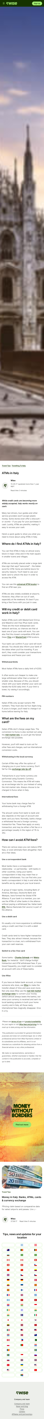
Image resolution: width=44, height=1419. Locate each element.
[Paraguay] (35, 1345)
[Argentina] (22, 1245)
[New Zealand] (35, 1335)
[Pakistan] (35, 1340)
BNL (4, 907)
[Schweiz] (22, 1265)
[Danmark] (35, 1280)
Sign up (37, 3)
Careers (22, 1412)
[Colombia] (35, 1270)
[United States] (35, 1365)
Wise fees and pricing (27, 1024)
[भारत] (35, 1310)
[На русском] (22, 1350)
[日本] (22, 1320)
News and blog (22, 1406)
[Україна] (22, 1365)
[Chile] (35, 1265)
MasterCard (21, 637)
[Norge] (22, 1335)
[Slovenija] (35, 1355)
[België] (22, 1250)
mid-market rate (12, 735)
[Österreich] (35, 1245)
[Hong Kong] (22, 1300)
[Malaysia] (35, 1330)
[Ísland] (22, 1315)
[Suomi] (22, 1290)
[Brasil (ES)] (22, 1255)
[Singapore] (22, 1355)
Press (22, 1409)
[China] (22, 1270)
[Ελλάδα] (35, 1295)
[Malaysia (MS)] (22, 1330)
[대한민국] (35, 1320)
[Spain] (35, 1285)
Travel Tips (6, 466)
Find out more (22, 1124)
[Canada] (22, 1260)
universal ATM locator (27, 584)
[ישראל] (22, 1310)
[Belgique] (35, 1250)
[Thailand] (22, 1360)
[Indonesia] (35, 1305)
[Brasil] (35, 1255)
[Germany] (22, 1280)
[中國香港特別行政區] (35, 1300)
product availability (33, 1021)
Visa (9, 637)
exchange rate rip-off (21, 769)
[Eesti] (22, 1285)
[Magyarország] (22, 1305)
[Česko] (35, 1275)
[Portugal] (22, 1345)
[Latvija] (22, 1325)
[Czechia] (22, 1275)
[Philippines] (22, 1340)
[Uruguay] (22, 1370)
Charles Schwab (22, 957)
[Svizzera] (35, 1260)
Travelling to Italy (19, 466)
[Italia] (35, 1315)
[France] (35, 1290)
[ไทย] (35, 1360)
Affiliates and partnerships (22, 1414)
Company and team (22, 1404)
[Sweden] (35, 1350)
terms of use (16, 1021)
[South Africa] (22, 1375)
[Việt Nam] (35, 1370)
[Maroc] (35, 1325)
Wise (26, 985)
